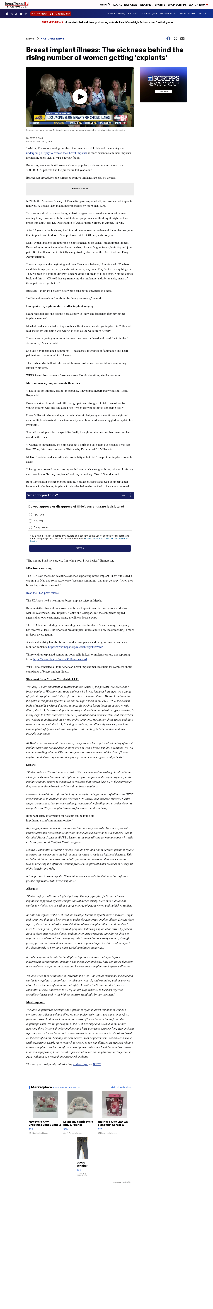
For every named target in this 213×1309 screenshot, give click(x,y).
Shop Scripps (177, 4)
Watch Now (197, 4)
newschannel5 (8, 13)
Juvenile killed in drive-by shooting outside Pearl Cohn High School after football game (119, 22)
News (30, 38)
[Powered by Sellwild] (126, 1182)
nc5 (17, 13)
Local (117, 4)
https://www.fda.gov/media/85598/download (60, 659)
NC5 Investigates (149, 13)
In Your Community (116, 13)
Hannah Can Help (168, 13)
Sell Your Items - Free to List (66, 1088)
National (130, 4)
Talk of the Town (188, 13)
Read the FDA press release (42, 593)
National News (53, 38)
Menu (104, 4)
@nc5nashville (26, 13)
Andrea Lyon (80, 1064)
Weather (146, 4)
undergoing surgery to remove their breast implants (56, 153)
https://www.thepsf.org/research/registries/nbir (75, 647)
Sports (160, 4)
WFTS (97, 1064)
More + (202, 13)
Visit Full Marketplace (121, 1087)
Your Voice (133, 13)
